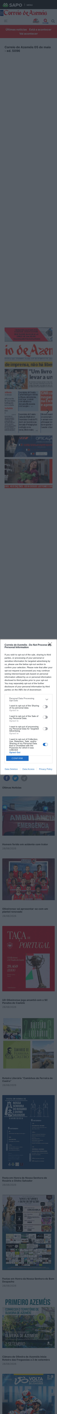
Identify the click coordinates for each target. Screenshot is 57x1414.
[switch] (45, 706)
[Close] (51, 645)
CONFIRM (17, 758)
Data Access (28, 769)
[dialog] (28, 707)
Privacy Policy (45, 769)
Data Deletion (11, 769)
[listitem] (28, 699)
